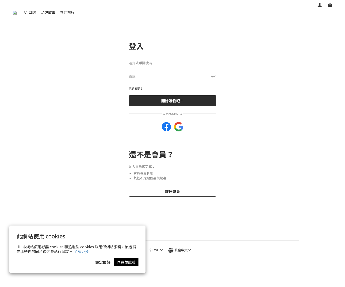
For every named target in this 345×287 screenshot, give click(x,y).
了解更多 (81, 251)
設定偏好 (102, 262)
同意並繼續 (126, 262)
